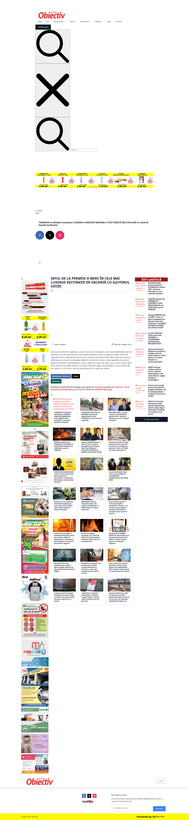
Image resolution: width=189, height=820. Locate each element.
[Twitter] (89, 796)
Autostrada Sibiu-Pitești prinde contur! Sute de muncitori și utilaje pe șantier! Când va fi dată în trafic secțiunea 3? (119, 446)
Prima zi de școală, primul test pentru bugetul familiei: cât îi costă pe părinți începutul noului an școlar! (157, 390)
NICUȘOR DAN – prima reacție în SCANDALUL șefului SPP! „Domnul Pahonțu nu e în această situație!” (119, 416)
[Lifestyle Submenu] (103, 22)
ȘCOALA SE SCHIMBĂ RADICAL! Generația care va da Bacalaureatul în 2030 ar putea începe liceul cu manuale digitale (119, 538)
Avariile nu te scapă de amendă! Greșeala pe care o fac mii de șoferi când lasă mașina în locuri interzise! (63, 505)
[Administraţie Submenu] (66, 22)
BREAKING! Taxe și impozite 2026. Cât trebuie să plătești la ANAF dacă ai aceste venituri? (90, 505)
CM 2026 (118, 21)
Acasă (40, 21)
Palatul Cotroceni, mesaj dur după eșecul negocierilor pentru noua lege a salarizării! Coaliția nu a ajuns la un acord (156, 407)
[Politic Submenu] (76, 22)
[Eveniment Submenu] (90, 22)
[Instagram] (94, 796)
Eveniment (84, 21)
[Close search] (52, 90)
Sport (109, 21)
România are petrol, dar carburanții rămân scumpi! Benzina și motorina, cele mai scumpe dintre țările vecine (91, 568)
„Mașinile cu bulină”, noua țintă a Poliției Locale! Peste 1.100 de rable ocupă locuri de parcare (90, 597)
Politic (72, 21)
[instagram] (60, 235)
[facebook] (39, 235)
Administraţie (59, 21)
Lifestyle (98, 21)
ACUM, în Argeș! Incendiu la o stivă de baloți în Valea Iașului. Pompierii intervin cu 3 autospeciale (91, 537)
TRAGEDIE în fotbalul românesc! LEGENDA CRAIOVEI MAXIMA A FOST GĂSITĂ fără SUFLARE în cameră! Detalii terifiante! (93, 223)
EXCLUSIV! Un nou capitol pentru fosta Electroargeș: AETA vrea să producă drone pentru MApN (64, 567)
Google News (67, 389)
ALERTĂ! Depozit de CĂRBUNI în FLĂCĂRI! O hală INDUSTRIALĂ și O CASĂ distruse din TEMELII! (63, 446)
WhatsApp (108, 389)
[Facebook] (84, 796)
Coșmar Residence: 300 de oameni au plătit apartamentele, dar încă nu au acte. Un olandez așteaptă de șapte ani (119, 597)
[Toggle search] (52, 46)
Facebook (98, 387)
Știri (47, 21)
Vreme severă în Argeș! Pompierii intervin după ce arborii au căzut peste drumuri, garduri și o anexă (64, 597)
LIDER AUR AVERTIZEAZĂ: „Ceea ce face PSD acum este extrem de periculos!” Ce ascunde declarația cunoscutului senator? (64, 477)
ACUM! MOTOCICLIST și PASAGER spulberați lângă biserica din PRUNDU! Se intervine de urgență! (91, 416)
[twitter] (50, 235)
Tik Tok (80, 389)
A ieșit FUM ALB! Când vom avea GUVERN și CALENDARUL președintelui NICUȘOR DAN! (118, 476)
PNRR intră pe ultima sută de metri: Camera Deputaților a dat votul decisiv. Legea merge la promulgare (156, 373)
